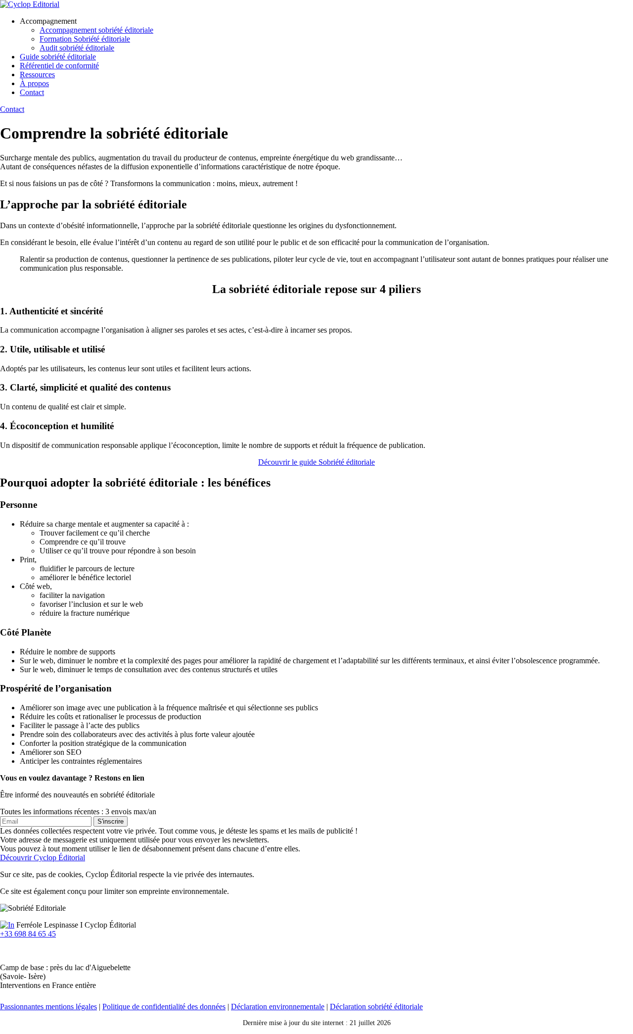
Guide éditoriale (58, 56)
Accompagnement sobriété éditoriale (96, 30)
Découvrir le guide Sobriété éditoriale (316, 462)
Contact (32, 92)
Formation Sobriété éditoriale (85, 39)
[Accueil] (29, 4)
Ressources (37, 74)
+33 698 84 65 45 (28, 934)
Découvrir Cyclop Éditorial (42, 857)
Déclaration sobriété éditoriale (376, 1006)
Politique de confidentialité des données (164, 1006)
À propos (34, 83)
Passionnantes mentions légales (48, 1006)
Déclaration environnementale (277, 1006)
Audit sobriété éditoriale (77, 48)
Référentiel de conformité (59, 65)
